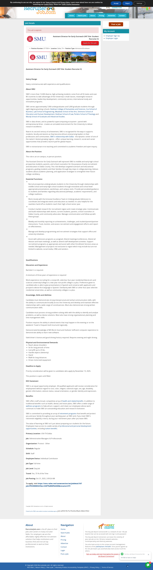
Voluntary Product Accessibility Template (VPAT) (71, 567)
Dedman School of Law (64, 114)
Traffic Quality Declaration (70, 4)
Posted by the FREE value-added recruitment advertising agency (41, 511)
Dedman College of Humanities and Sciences (67, 109)
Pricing (101, 16)
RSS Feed (30, 567)
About (92, 16)
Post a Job (116, 24)
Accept (116, 3)
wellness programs (33, 406)
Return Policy (40, 567)
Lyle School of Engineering (44, 111)
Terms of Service (107, 567)
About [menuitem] (63, 536)
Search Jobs (82, 16)
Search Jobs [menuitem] (65, 533)
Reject (127, 3)
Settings (139, 3)
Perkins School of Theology (84, 114)
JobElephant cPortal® (103, 547)
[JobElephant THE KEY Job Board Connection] (106, 524)
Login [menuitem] (63, 550)
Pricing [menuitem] (63, 540)
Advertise (111, 16)
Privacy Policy (95, 567)
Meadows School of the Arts (66, 111)
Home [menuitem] (63, 529)
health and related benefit (72, 401)
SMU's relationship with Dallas (62, 136)
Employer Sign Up (113, 36)
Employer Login (112, 38)
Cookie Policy (48, 4)
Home (71, 16)
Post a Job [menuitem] (64, 554)
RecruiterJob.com (44, 565)
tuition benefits (51, 428)
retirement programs (68, 413)
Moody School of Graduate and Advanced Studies (45, 116)
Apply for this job (90, 43)
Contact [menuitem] (64, 547)
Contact (122, 16)
